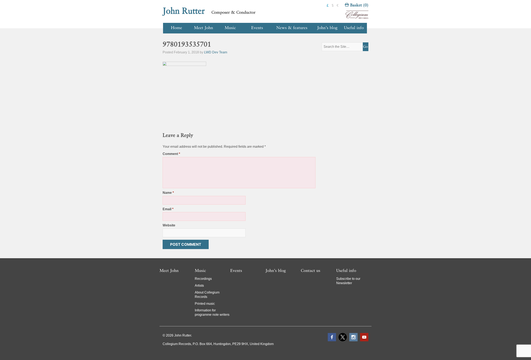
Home (176, 28)
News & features (291, 28)
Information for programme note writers (212, 312)
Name (168, 192)
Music (230, 28)
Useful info (354, 28)
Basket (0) (358, 5)
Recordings (203, 278)
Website (169, 225)
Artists (199, 285)
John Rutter (184, 11)
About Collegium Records (207, 295)
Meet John (203, 28)
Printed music (205, 303)
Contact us (310, 271)
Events (257, 28)
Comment (171, 154)
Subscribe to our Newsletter (348, 281)
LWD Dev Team (215, 52)
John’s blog (327, 28)
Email (168, 209)
